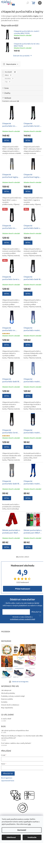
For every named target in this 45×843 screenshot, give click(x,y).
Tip (7, 82)
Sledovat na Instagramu (20, 682)
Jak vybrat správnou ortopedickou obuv (15, 731)
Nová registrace (6, 778)
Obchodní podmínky (8, 693)
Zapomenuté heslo (7, 781)
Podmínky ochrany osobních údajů (13, 696)
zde (29, 824)
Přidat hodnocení (22, 589)
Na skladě (10, 72)
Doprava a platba (7, 699)
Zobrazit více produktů (21, 56)
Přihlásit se (36, 612)
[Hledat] (27, 3)
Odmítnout (11, 837)
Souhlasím (32, 837)
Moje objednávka (7, 708)
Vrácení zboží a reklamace (10, 705)
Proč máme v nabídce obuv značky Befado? (16, 743)
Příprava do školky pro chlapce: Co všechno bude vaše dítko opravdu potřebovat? (22, 737)
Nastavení (21, 830)
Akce (8, 75)
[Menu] (40, 3)
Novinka (9, 78)
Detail (6, 140)
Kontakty (4, 702)
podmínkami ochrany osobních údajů (22, 619)
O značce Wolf (6, 719)
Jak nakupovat (6, 690)
